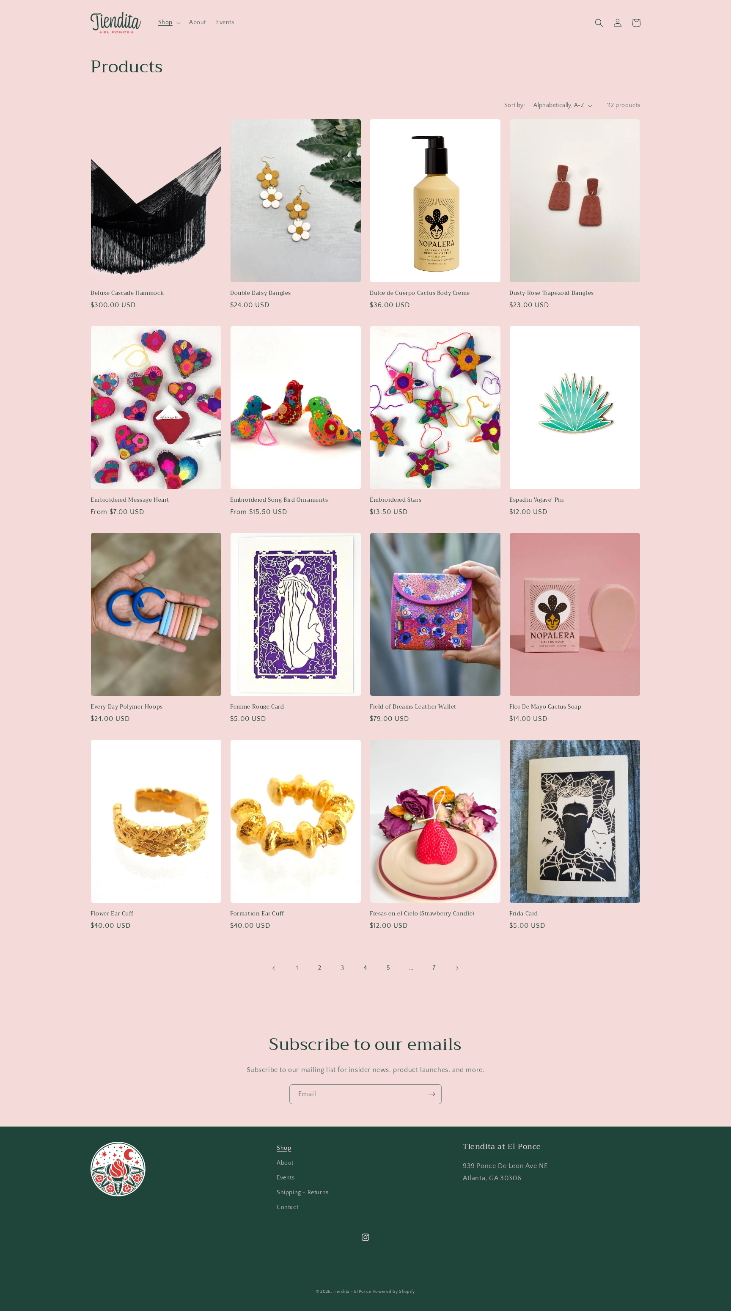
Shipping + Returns (303, 1192)
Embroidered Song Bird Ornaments (279, 500)
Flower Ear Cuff (112, 914)
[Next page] (457, 968)
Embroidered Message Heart (130, 500)
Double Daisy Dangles (260, 293)
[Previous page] (274, 968)
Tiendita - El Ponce (352, 1291)
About (285, 1163)
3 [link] (343, 968)
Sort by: (514, 105)
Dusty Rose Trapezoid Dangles (551, 293)
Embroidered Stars (395, 500)
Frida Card (523, 914)
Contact (287, 1207)
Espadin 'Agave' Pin (536, 500)
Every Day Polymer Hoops (127, 707)
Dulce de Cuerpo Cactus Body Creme (420, 293)
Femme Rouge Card (257, 707)
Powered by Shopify (394, 1291)
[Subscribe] (432, 1094)
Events (286, 1177)
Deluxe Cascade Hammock (127, 293)
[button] (168, 22)
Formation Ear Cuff (257, 914)
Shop (284, 1148)
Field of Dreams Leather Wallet (413, 707)
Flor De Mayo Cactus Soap (545, 707)
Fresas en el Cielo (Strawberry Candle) (422, 914)
